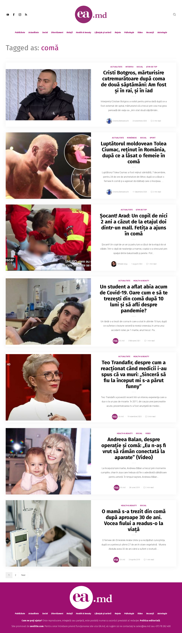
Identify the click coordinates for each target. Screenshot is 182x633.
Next (23, 575)
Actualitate (33, 32)
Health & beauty (83, 32)
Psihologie (129, 32)
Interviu (129, 67)
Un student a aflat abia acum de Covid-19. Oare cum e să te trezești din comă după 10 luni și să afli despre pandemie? (134, 299)
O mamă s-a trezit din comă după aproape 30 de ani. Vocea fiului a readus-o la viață (134, 520)
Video (140, 32)
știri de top (151, 67)
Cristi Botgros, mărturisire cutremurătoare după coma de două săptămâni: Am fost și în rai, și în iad (133, 82)
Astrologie (162, 32)
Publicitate (20, 32)
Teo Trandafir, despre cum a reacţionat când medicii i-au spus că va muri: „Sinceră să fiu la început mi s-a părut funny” (134, 374)
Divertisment (57, 32)
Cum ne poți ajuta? (32, 620)
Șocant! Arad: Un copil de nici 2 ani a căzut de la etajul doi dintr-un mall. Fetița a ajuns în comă (133, 225)
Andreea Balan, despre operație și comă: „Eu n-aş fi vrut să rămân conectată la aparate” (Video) (133, 448)
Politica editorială (150, 620)
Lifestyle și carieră (103, 32)
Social (45, 32)
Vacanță (150, 32)
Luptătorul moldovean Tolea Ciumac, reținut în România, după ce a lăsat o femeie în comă (134, 153)
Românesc (132, 138)
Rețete (118, 32)
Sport (153, 138)
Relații (70, 32)
